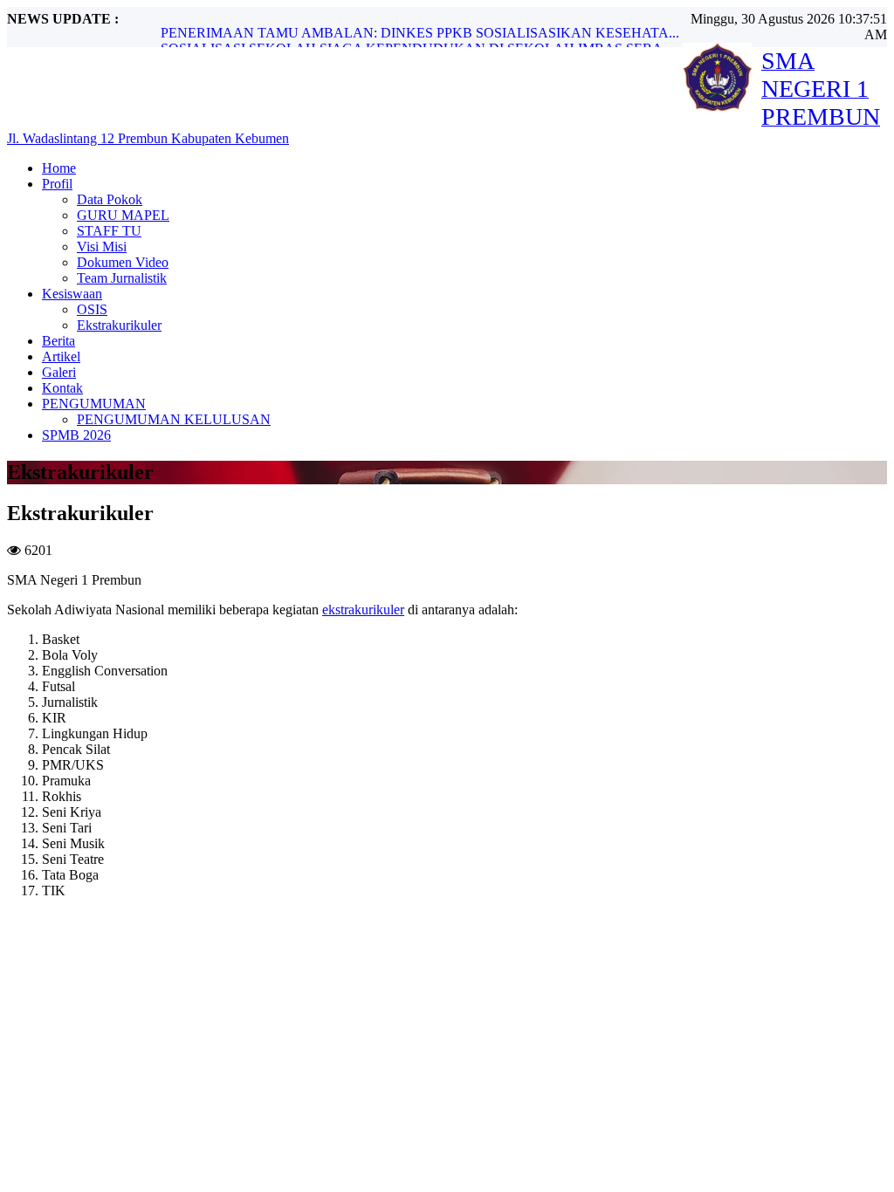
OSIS (92, 309)
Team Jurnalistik (122, 278)
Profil (57, 183)
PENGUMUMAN (94, 403)
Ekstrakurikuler (119, 325)
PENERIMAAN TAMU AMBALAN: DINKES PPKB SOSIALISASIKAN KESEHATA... (420, 32)
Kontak (62, 387)
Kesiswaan (72, 293)
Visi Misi (102, 246)
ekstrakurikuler (363, 609)
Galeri (59, 372)
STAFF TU (109, 230)
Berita (58, 340)
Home (59, 168)
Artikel (61, 356)
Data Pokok (109, 199)
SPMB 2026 (76, 435)
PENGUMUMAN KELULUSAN (174, 419)
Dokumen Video (122, 262)
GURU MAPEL (123, 215)
